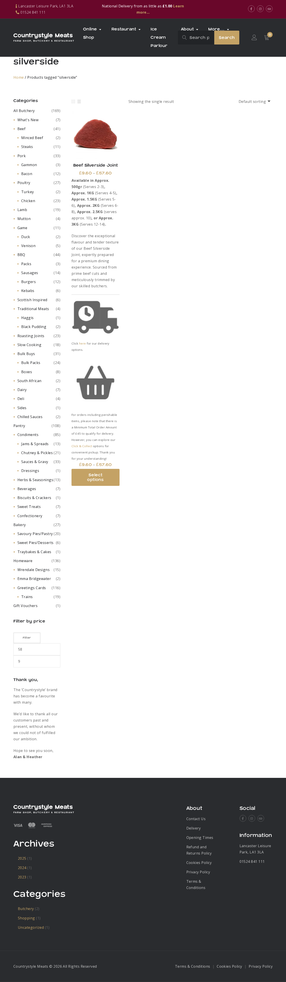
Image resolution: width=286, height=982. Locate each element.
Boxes (26, 371)
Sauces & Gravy (34, 461)
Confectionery (29, 515)
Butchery (26, 908)
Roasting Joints (30, 335)
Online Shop (90, 33)
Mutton (24, 218)
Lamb (22, 209)
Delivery (193, 828)
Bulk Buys (26, 353)
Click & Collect (82, 446)
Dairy (22, 389)
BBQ (21, 254)
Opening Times (199, 837)
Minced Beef (32, 137)
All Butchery (24, 110)
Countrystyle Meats (43, 35)
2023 (22, 877)
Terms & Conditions (192, 966)
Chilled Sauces (30, 416)
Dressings (30, 470)
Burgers (28, 281)
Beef (21, 128)
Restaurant (123, 29)
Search (227, 38)
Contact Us (196, 818)
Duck (25, 236)
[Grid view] (73, 101)
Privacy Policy (198, 872)
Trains (27, 596)
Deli (20, 398)
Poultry (23, 182)
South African (29, 380)
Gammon (29, 164)
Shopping (26, 918)
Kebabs (27, 290)
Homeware (23, 560)
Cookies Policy (199, 862)
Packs (26, 263)
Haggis (27, 317)
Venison (28, 245)
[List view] (79, 101)
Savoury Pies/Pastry (35, 533)
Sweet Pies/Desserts (35, 542)
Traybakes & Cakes (34, 551)
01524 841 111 (252, 861)
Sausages (29, 272)
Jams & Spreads (35, 443)
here (82, 343)
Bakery (19, 524)
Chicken (28, 200)
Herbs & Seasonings (35, 479)
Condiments (28, 434)
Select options (95, 135)
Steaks (27, 146)
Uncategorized (31, 927)
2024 (22, 867)
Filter (27, 637)
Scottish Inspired (32, 299)
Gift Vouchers (25, 605)
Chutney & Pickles (37, 452)
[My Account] (254, 37)
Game (22, 227)
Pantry (19, 425)
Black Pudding (33, 326)
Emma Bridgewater (34, 578)
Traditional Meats (33, 308)
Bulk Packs (30, 362)
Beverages (26, 488)
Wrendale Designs (33, 569)
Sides (22, 407)
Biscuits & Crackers (34, 497)
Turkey (27, 191)
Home (18, 77)
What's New (28, 119)
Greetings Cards (31, 587)
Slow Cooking (29, 344)
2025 (22, 858)
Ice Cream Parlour (159, 37)
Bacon (26, 173)
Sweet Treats (29, 506)
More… (216, 29)
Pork (21, 155)
